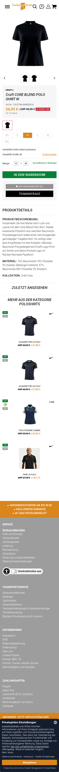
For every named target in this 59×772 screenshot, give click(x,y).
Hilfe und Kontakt (12, 534)
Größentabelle (49, 154)
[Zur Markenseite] (10, 90)
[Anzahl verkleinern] (16, 163)
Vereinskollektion (12, 604)
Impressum (8, 635)
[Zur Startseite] (22, 6)
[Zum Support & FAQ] (41, 6)
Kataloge (7, 596)
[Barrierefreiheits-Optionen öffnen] (6, 571)
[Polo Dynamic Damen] (29, 418)
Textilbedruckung (12, 612)
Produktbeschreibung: (20, 219)
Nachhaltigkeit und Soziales (18, 667)
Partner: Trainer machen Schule (20, 663)
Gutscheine (8, 553)
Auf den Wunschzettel (31, 186)
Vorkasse (7, 706)
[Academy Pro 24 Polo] (29, 330)
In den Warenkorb (29, 175)
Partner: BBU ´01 (11, 659)
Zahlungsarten (10, 541)
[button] (7, 7)
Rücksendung (10, 549)
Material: (9, 261)
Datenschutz (9, 647)
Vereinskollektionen (13, 592)
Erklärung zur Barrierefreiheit (18, 557)
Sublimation (9, 600)
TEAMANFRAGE (29, 193)
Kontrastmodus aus (29, 571)
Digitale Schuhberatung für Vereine (22, 616)
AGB (5, 639)
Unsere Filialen (11, 655)
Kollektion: (11, 275)
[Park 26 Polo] (29, 462)
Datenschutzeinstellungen (17, 561)
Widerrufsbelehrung (13, 643)
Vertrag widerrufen (13, 530)
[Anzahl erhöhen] (25, 163)
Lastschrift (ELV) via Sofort (17, 694)
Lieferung (7, 545)
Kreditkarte (8, 698)
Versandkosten (11, 538)
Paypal (6, 686)
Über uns (7, 651)
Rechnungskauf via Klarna (17, 702)
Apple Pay (8, 690)
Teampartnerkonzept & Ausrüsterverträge (26, 608)
